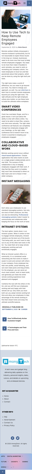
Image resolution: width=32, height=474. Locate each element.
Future (4, 462)
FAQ (5, 417)
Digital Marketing (14, 456)
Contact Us (8, 423)
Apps (3, 456)
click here (24, 90)
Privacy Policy (9, 425)
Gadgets (14, 462)
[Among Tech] (12, 3)
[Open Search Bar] (29, 3)
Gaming (25, 462)
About (6, 399)
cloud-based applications (11, 155)
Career (24, 309)
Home (6, 396)
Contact (7, 402)
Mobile (3, 467)
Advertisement (9, 420)
